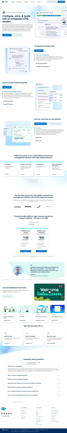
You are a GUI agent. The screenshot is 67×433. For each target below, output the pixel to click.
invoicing (47, 369)
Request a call (28, 343)
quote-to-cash (39, 368)
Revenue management (12, 368)
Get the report (54, 320)
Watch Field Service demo (54, 123)
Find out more (17, 35)
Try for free (6, 343)
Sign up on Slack (7, 296)
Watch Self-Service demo (40, 123)
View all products (33, 180)
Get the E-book (6, 320)
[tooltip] (37, 222)
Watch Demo (6, 35)
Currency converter (32, 222)
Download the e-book (40, 320)
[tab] (31, 362)
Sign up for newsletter (51, 343)
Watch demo (38, 50)
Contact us (25, 251)
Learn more (7, 174)
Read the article (22, 320)
